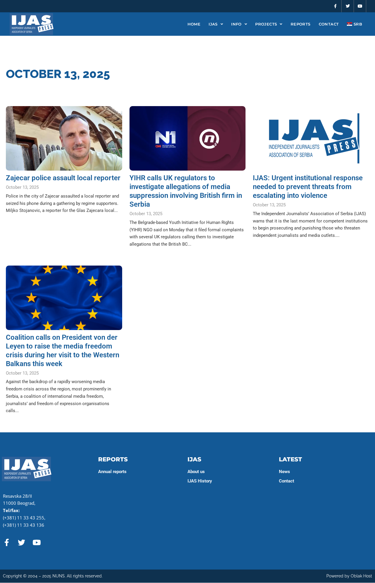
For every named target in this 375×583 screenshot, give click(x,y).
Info (236, 24)
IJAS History (200, 481)
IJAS (213, 24)
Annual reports (112, 471)
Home (194, 24)
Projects (266, 24)
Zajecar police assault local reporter (63, 178)
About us (196, 471)
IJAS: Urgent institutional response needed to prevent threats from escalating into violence (308, 187)
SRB (357, 24)
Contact (329, 24)
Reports (301, 24)
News (284, 471)
